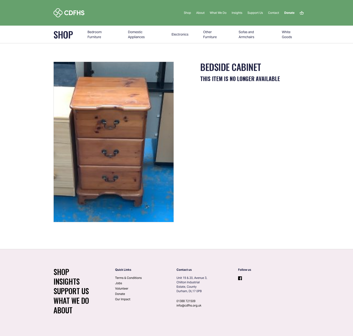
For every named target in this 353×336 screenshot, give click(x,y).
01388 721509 (185, 301)
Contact (273, 13)
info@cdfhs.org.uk (188, 305)
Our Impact (122, 299)
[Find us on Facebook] (240, 277)
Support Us (255, 13)
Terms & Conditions (128, 278)
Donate (120, 294)
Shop (187, 13)
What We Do (218, 13)
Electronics (180, 34)
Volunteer (121, 288)
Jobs (118, 283)
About (200, 13)
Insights (237, 13)
